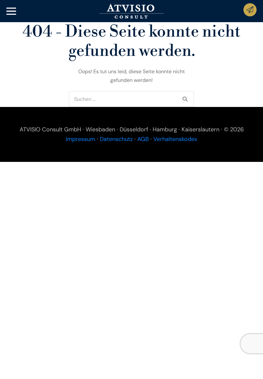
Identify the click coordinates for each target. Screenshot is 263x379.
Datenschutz (116, 139)
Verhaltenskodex (175, 139)
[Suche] (185, 99)
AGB (143, 139)
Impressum (80, 139)
